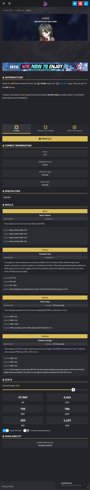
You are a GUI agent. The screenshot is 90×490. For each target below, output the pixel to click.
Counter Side (7, 10)
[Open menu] (4, 3)
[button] (45, 390)
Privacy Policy (7, 486)
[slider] (73, 389)
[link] (45, 67)
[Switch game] (10, 3)
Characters (19, 10)
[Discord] (75, 3)
